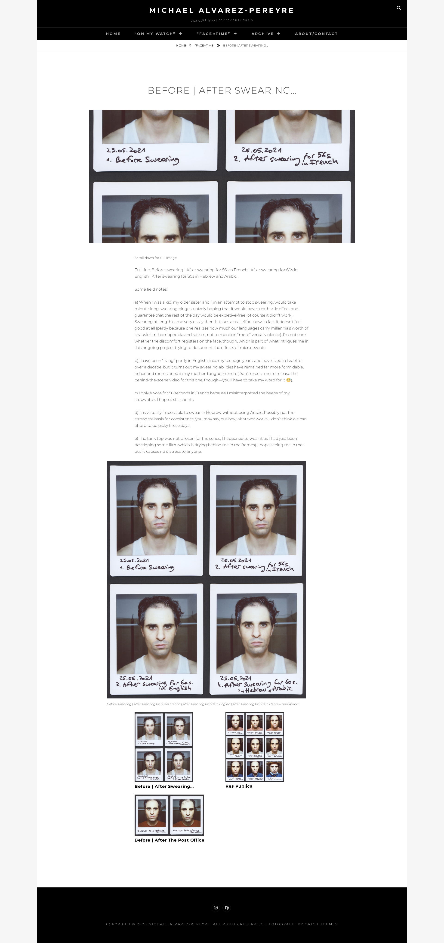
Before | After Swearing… (164, 786)
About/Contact (316, 33)
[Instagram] (216, 908)
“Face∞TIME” (214, 33)
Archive (263, 33)
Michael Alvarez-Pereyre (222, 10)
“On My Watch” (155, 33)
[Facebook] (226, 908)
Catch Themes (321, 924)
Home (113, 33)
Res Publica (239, 786)
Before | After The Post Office (169, 840)
